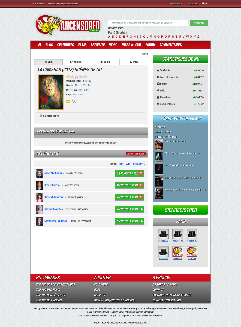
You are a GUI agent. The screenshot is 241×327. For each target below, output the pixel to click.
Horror (78, 85)
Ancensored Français (116, 322)
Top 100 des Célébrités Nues (55, 284)
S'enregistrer (180, 210)
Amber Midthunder (53, 173)
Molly (67, 185)
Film (97, 290)
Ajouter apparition (135, 154)
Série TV (99, 295)
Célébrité (100, 284)
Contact (157, 290)
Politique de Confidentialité (171, 295)
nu (119, 315)
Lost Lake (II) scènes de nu (180, 165)
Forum (150, 45)
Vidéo (113, 45)
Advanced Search (116, 28)
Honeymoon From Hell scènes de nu (185, 189)
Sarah (70, 197)
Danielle (69, 173)
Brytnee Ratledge (52, 185)
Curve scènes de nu (176, 141)
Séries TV (98, 45)
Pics (135, 62)
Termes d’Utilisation (166, 300)
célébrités (95, 315)
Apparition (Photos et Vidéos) (114, 300)
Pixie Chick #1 (71, 209)
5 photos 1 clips (128, 221)
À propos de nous (164, 284)
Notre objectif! (176, 3)
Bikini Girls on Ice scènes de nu (182, 153)
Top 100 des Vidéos (48, 300)
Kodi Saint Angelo (52, 209)
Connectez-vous (53, 3)
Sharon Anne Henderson (55, 220)
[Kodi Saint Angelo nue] (40, 209)
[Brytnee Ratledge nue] (40, 185)
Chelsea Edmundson (54, 197)
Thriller (87, 85)
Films (82, 45)
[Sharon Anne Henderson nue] (40, 221)
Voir (50, 62)
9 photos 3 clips (128, 185)
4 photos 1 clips (128, 197)
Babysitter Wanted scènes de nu (183, 177)
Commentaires (171, 45)
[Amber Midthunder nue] (40, 173)
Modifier (78, 62)
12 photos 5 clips (128, 173)
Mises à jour (131, 45)
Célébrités (65, 45)
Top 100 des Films (48, 290)
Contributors (51, 115)
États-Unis (78, 94)
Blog (49, 45)
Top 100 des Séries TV (50, 295)
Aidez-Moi (193, 3)
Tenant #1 (75, 220)
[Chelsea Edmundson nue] (40, 197)
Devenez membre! (71, 3)
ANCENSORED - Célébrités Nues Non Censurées (68, 25)
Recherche (199, 22)
